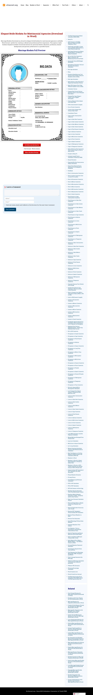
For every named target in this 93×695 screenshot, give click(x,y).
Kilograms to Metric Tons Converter (74, 352)
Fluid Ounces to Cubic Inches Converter (75, 204)
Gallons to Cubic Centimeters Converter (75, 243)
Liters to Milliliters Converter (76, 420)
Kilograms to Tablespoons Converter (74, 378)
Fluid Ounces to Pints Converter (73, 228)
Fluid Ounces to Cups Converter (76, 214)
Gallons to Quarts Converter (75, 274)
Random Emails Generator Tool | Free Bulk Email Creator (75, 491)
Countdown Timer (72, 113)
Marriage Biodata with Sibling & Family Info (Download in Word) (76, 643)
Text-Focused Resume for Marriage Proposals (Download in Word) (76, 594)
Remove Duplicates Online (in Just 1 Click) (75, 508)
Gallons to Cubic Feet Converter (76, 246)
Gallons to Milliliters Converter (73, 269)
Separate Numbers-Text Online (74, 525)
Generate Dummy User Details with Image (76, 284)
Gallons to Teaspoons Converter (73, 281)
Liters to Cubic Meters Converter (73, 406)
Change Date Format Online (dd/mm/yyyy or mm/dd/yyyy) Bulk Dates (76, 92)
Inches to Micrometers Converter (74, 306)
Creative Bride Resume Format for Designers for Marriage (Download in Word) (76, 606)
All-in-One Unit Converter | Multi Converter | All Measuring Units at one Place (75, 57)
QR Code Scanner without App (75, 488)
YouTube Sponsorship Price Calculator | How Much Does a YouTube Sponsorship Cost (75, 578)
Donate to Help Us (72, 153)
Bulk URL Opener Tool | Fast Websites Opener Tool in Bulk (75, 86)
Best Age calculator (73, 69)
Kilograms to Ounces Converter (76, 363)
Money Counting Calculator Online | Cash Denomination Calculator (75, 449)
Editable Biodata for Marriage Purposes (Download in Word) (75, 657)
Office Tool (55, 5)
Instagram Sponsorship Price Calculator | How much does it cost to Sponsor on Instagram (75, 323)
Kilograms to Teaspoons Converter (74, 382)
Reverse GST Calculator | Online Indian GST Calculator (75, 512)
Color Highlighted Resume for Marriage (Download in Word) (76, 620)
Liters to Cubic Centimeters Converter (75, 396)
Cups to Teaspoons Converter (75, 146)
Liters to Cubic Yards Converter (76, 409)
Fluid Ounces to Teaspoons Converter (74, 239)
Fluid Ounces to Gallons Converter (74, 218)
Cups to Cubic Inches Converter (76, 121)
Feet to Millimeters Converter (75, 189)
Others (74, 5)
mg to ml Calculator (73, 441)
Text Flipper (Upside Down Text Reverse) (75, 549)
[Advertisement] (46, 19)
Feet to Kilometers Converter (75, 179)
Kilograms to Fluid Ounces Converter (75, 339)
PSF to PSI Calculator (73, 483)
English (77, 693)
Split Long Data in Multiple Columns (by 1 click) (75, 537)
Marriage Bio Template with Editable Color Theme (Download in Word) (75, 611)
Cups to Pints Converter (74, 139)
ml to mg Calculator (73, 446)
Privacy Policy (71, 477)
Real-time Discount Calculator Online (76, 500)
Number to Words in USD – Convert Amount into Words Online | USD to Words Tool (75, 466)
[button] (88, 5)
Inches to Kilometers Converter (73, 300)
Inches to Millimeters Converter (73, 312)
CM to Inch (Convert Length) (75, 104)
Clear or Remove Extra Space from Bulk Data (75, 101)
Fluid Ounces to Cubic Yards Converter (75, 211)
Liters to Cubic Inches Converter (73, 402)
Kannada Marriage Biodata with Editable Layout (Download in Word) (75, 671)
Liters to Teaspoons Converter (75, 431)
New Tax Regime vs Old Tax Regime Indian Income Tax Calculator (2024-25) (75, 454)
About (81, 5)
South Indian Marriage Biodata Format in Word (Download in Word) (76, 661)
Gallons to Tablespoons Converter (74, 277)
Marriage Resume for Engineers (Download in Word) (76, 602)
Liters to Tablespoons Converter (73, 428)
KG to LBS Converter (73, 331)
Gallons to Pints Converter (75, 272)
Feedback (70, 170)
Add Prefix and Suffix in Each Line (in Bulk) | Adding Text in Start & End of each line (75, 48)
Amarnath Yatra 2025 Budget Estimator (75, 61)
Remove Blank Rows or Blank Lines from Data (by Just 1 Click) (75, 504)
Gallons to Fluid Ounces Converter (74, 262)
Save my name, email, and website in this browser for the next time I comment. (30, 205)
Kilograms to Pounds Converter (73, 368)
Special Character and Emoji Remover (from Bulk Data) (75, 533)
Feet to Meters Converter (74, 181)
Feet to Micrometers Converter (76, 184)
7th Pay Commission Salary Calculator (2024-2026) (75, 36)
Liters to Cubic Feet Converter (75, 399)
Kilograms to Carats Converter (76, 333)
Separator (46, 5)
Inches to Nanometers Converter (73, 316)
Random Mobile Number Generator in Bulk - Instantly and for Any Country (75, 495)
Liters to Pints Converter (74, 422)
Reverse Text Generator (74, 518)
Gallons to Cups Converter (74, 259)
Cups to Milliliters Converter (75, 136)
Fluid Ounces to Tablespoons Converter (75, 236)
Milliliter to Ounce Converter (75, 443)
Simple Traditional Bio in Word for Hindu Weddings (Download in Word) (75, 629)
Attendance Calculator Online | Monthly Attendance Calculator (76, 66)
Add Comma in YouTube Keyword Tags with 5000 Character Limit (74, 43)
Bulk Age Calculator (73, 79)
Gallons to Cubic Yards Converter (73, 256)
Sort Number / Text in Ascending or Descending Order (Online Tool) (74, 529)
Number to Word (35, 5)
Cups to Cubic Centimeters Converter (74, 116)
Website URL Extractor (74, 565)
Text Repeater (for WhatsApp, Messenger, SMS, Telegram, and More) (75, 553)
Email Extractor (72, 160)
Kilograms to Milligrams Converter (74, 356)
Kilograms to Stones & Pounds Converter (75, 374)
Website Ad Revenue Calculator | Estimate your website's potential (76, 562)
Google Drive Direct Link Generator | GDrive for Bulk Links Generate (75, 289)
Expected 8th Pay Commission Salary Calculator (76, 163)
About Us (70, 39)
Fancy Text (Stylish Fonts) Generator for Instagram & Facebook (75, 167)
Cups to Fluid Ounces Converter (76, 129)
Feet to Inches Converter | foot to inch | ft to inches (75, 176)
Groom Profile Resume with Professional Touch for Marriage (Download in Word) (75, 681)
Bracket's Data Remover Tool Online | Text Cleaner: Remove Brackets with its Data (76, 75)
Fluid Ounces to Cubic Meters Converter (75, 208)
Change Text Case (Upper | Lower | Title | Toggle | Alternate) (74, 97)
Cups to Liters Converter (74, 134)
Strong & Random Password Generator (75, 545)
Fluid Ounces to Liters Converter (73, 221)
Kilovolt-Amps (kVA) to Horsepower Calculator (74, 388)
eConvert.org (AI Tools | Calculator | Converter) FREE (75, 157)
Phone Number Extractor (74, 475)
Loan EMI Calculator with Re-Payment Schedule (75, 434)
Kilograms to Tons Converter (75, 385)
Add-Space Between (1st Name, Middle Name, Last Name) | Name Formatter (76, 52)
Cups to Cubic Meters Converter (76, 124)
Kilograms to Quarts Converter (76, 371)
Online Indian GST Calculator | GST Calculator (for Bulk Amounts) (76, 471)
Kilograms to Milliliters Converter (74, 360)
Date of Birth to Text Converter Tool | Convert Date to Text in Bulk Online (76, 150)
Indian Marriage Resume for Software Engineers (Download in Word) (76, 634)
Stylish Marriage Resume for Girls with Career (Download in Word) (76, 624)
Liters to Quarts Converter (74, 425)
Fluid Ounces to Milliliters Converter (75, 225)
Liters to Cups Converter (74, 411)
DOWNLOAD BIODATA (32, 145)
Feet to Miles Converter (74, 186)
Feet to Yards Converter (74, 194)
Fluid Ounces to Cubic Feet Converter (74, 201)
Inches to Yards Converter (74, 319)
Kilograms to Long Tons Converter (74, 349)
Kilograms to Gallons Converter (73, 343)
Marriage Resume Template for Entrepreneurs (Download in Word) (75, 653)
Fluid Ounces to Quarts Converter (73, 232)
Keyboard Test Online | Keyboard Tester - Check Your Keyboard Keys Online (75, 328)
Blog (27, 5)
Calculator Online (72, 89)
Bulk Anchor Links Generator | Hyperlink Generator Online (76, 82)
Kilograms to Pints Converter (75, 365)
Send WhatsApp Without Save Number (75, 521)
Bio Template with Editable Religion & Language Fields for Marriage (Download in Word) (76, 639)
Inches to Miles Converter (74, 309)
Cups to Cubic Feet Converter (75, 119)
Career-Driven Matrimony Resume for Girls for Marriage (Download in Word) (75, 616)
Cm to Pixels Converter (74, 107)
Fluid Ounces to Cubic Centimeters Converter (74, 197)
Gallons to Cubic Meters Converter (74, 253)
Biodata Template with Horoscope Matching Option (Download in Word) (75, 676)
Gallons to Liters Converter (75, 265)
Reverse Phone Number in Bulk (75, 515)
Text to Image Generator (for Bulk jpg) (75, 558)
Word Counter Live (73, 571)
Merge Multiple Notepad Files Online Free (75, 438)
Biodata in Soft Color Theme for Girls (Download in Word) (75, 598)
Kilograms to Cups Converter (75, 336)
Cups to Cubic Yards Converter (75, 126)
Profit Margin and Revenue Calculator (75, 480)
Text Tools (65, 5)
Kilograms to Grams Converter (76, 346)
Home (22, 5)
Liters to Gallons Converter (75, 417)
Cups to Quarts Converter (74, 141)
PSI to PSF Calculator (73, 486)
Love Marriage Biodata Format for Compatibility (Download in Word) (76, 666)
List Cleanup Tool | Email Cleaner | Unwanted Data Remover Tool (74, 392)
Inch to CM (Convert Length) (75, 297)
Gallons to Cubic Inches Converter (74, 249)
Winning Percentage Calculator (73, 568)
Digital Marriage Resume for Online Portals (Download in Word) (75, 648)
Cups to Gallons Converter (74, 131)
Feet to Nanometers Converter (75, 191)
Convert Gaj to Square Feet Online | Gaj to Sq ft (74, 110)
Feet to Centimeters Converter (76, 173)
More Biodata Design (31, 152)
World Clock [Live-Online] (74, 574)
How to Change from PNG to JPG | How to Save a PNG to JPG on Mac (76, 294)
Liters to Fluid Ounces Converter (73, 414)
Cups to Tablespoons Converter (76, 144)
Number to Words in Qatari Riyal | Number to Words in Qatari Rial (75, 461)
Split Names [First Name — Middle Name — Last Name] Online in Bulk (75, 541)
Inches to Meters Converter (75, 303)
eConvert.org (12, 5)
